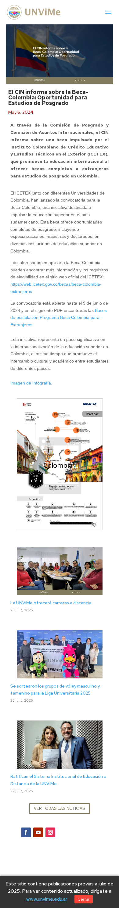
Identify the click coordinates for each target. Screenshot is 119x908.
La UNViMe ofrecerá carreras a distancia (50, 603)
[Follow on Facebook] (26, 832)
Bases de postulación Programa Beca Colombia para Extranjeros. (58, 317)
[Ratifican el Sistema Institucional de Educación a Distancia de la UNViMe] (60, 764)
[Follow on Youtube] (38, 832)
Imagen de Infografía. (31, 383)
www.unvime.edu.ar (46, 899)
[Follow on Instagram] (50, 832)
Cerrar (84, 899)
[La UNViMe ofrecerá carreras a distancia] (60, 591)
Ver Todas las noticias (59, 808)
